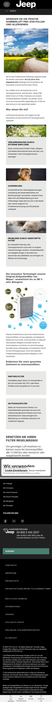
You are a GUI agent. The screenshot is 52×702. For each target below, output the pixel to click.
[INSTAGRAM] (22, 519)
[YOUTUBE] (14, 519)
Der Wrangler (8, 505)
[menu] (6, 4)
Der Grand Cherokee (10, 497)
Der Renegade (8, 501)
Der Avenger (7, 483)
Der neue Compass (10, 492)
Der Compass (8, 488)
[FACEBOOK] (5, 519)
